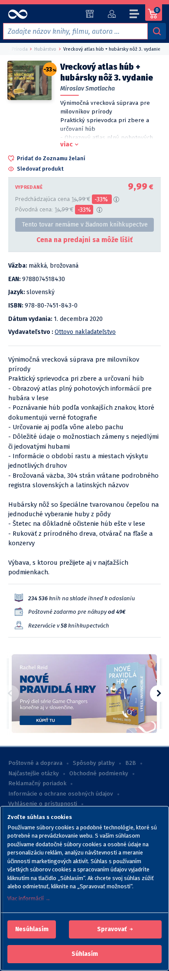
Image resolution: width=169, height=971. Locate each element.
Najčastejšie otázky (33, 773)
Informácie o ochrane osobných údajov (60, 793)
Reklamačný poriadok (37, 783)
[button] (31, 929)
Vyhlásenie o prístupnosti (42, 803)
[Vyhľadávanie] (157, 31)
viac (66, 144)
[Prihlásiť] (111, 13)
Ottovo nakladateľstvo (85, 332)
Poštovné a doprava (35, 763)
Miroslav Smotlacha (87, 88)
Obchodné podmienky (98, 773)
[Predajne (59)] (90, 13)
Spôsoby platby (94, 763)
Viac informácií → (29, 898)
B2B (130, 763)
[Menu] (134, 15)
